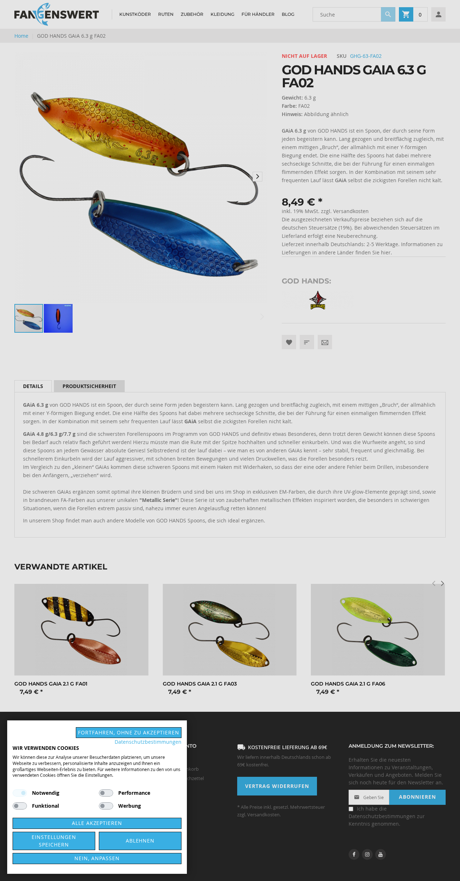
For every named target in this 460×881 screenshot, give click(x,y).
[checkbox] (106, 793)
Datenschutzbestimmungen (148, 742)
